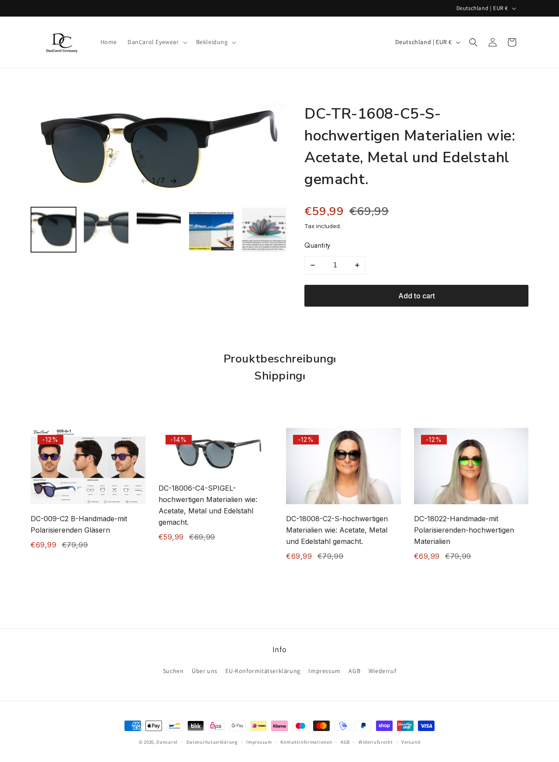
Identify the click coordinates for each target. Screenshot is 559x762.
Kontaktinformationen (306, 742)
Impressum (324, 671)
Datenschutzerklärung (212, 742)
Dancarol (167, 742)
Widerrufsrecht (376, 742)
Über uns (204, 671)
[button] (156, 42)
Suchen (173, 671)
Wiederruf (382, 671)
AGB (354, 671)
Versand (410, 742)
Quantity (317, 245)
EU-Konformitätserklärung (262, 671)
